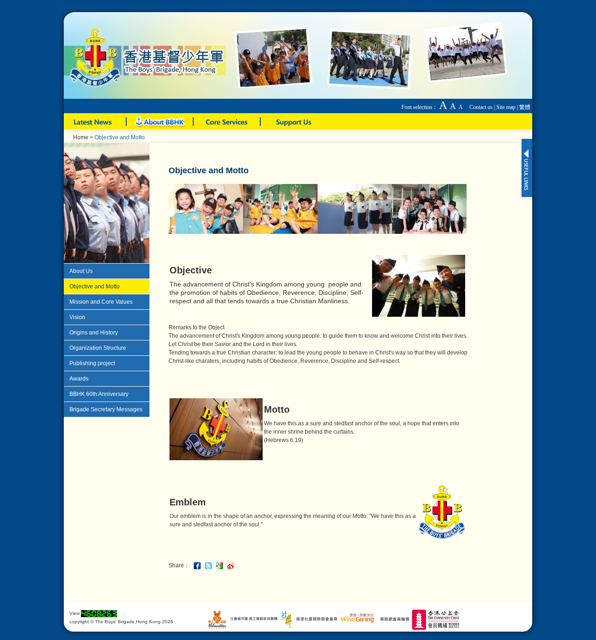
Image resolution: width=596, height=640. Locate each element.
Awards (78, 378)
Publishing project (92, 363)
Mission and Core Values (101, 302)
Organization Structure (97, 348)
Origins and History (93, 332)
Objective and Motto (94, 286)
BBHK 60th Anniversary (99, 394)
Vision (77, 317)
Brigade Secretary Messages (105, 409)
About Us (81, 271)
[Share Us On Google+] (220, 565)
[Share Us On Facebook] (198, 565)
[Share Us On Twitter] (209, 565)
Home (80, 137)
